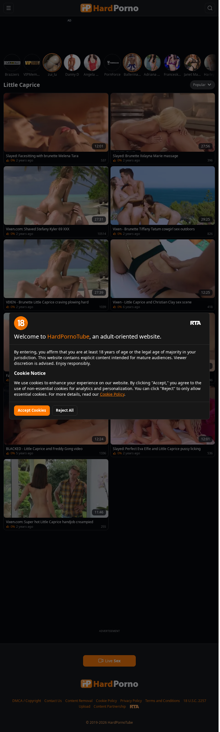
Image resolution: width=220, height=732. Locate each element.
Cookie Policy (112, 394)
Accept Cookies (32, 410)
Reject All (65, 410)
